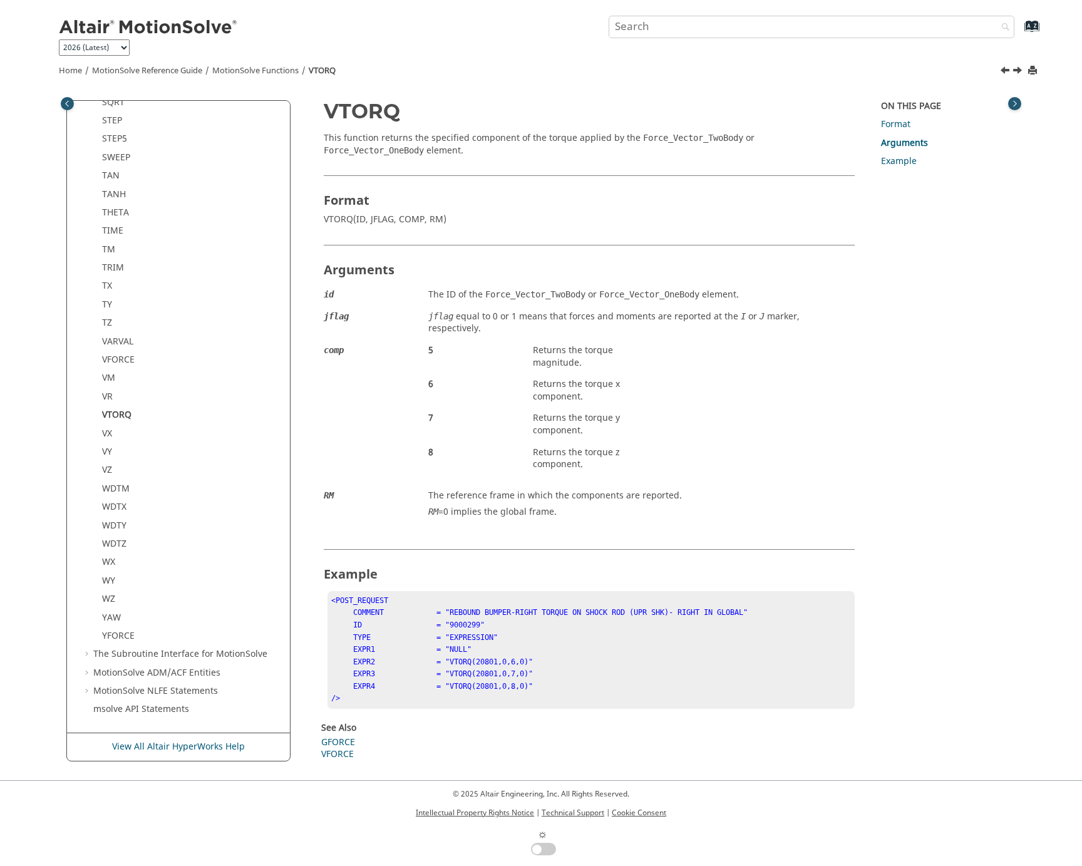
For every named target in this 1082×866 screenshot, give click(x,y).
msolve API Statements (141, 709)
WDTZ (114, 543)
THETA (115, 212)
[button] (97, 102)
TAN (111, 175)
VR (107, 396)
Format (895, 124)
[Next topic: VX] (1019, 72)
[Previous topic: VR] (1006, 72)
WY (108, 580)
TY (107, 304)
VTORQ (322, 70)
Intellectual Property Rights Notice (475, 812)
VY (107, 451)
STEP (112, 120)
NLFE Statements (155, 691)
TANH (114, 194)
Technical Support (573, 812)
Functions (255, 70)
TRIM (113, 267)
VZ (107, 470)
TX (107, 285)
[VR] (1006, 72)
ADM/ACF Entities (156, 672)
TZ (107, 322)
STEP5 (114, 138)
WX (108, 562)
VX (107, 433)
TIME (112, 230)
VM (108, 377)
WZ (108, 599)
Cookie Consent (639, 812)
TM (108, 249)
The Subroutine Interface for (180, 654)
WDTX (114, 506)
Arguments (904, 143)
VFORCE (118, 359)
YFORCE (118, 635)
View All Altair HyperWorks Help (178, 746)
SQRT (113, 102)
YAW (111, 617)
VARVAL (117, 341)
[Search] (1002, 28)
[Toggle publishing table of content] (67, 103)
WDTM (116, 488)
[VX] (1019, 72)
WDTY (114, 525)
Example (899, 161)
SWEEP (116, 157)
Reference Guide (147, 70)
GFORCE (338, 742)
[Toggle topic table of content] (1014, 103)
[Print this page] (1034, 71)
